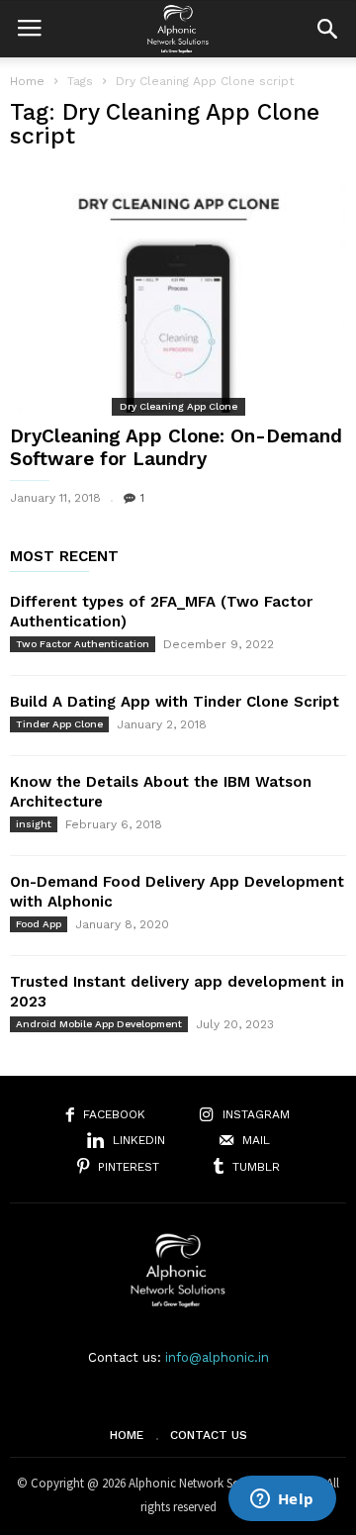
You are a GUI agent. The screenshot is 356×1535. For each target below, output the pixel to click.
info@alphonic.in (217, 1357)
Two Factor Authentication (82, 643)
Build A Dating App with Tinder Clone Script (174, 702)
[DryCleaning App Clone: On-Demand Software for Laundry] (178, 289)
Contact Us (208, 1435)
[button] (327, 28)
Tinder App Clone (59, 724)
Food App (38, 923)
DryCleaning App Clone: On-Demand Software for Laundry (176, 447)
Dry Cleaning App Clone (178, 406)
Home (27, 81)
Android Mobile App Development (99, 1023)
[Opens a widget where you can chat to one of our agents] (281, 1500)
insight (33, 823)
